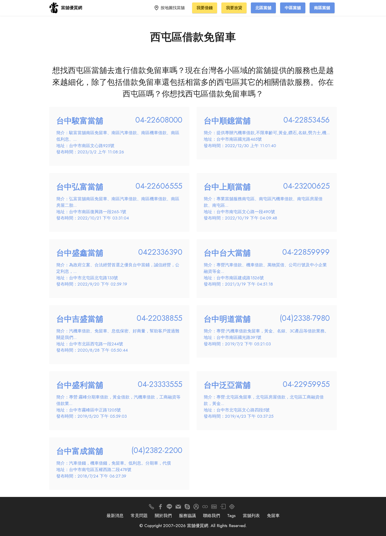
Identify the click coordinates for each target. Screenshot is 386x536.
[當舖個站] (214, 507)
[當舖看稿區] (232, 507)
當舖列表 (251, 515)
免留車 (273, 515)
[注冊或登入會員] (196, 507)
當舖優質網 (71, 8)
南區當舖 (322, 8)
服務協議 (187, 515)
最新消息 (115, 515)
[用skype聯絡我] (187, 507)
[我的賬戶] (223, 507)
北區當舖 (263, 8)
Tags (231, 515)
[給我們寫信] (178, 507)
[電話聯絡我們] (151, 507)
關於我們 (163, 515)
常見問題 (139, 515)
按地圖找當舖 (173, 8)
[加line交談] (169, 507)
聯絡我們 (211, 515)
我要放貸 (234, 8)
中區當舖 (293, 8)
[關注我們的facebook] (160, 507)
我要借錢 (205, 8)
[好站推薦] (205, 507)
